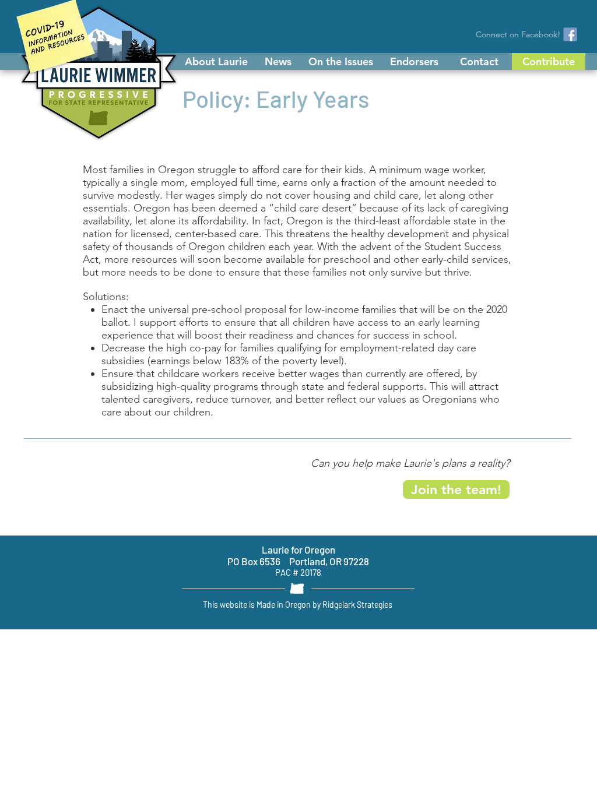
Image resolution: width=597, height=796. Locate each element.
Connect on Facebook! (518, 34)
